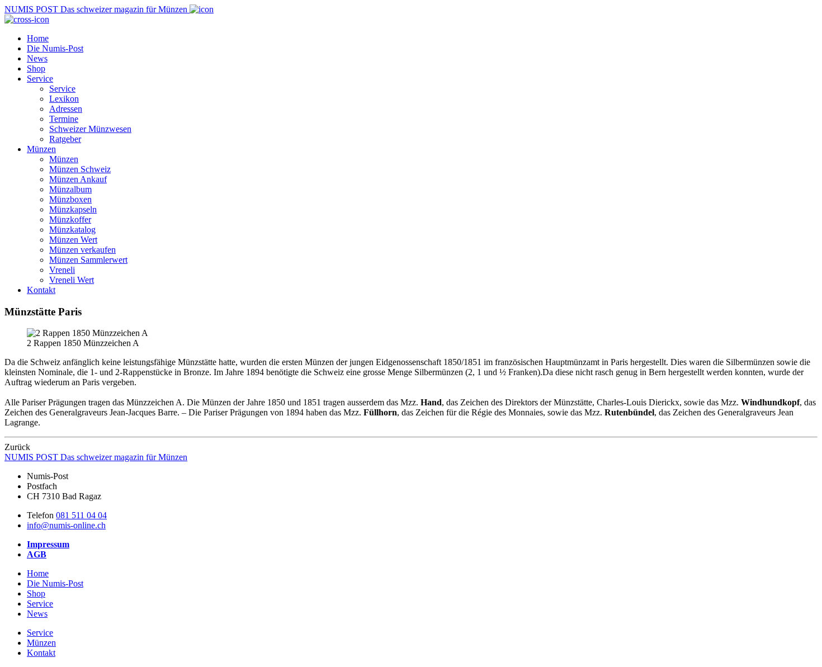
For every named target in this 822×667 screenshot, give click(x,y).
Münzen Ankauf (78, 179)
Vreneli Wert (71, 280)
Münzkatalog (72, 229)
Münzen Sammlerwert (88, 259)
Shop (36, 68)
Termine (63, 119)
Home (38, 38)
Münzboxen (70, 199)
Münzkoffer (70, 219)
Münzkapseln (73, 209)
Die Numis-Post (55, 48)
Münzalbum (70, 189)
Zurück (17, 447)
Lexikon (64, 98)
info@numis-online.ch (66, 525)
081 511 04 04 (81, 515)
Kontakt (41, 290)
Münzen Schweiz (80, 169)
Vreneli (62, 270)
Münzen (41, 149)
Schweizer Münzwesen (90, 129)
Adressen (65, 108)
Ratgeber (65, 139)
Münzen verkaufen (82, 249)
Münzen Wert (73, 239)
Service (40, 78)
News (37, 58)
